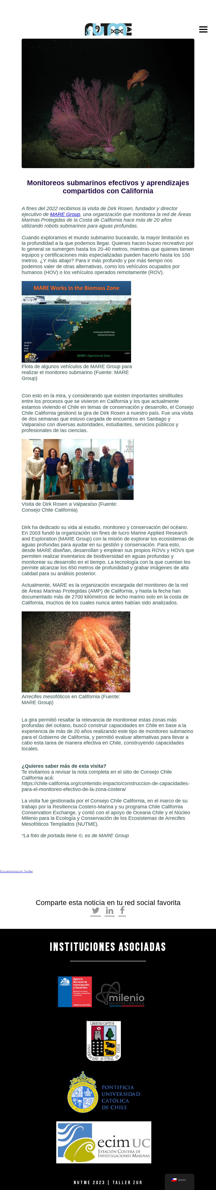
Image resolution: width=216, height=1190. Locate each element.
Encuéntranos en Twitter (16, 871)
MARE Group (65, 214)
